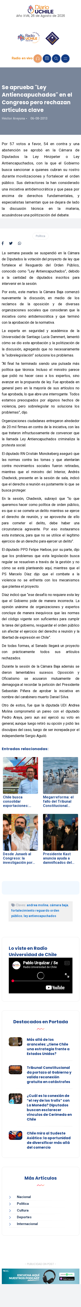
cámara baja (59, 905)
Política (40, 236)
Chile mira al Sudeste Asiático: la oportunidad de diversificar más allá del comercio (49, 1140)
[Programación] (47, 58)
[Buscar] (56, 58)
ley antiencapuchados (40, 916)
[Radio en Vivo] (38, 58)
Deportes (24, 1217)
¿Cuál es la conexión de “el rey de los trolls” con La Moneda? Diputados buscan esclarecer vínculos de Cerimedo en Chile (49, 1107)
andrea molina (37, 905)
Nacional (24, 1197)
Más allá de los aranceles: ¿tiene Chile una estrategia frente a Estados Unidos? (48, 1046)
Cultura (23, 1210)
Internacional (27, 1224)
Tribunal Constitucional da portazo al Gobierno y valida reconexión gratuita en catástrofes (49, 1074)
